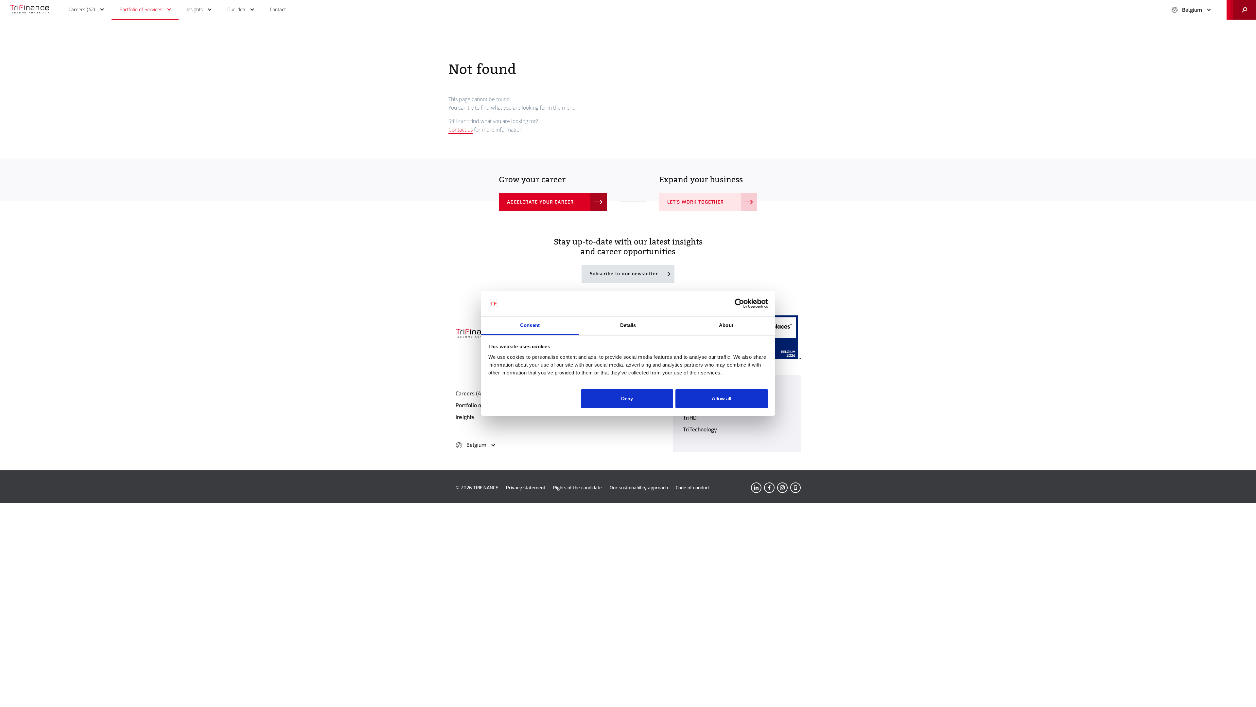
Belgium (1192, 10)
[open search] (1241, 10)
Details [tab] (628, 325)
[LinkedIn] (756, 487)
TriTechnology (700, 429)
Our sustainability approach (639, 488)
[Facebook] (769, 487)
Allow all (721, 398)
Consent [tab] (530, 325)
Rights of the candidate (577, 488)
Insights (465, 417)
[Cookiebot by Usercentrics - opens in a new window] (739, 304)
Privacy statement (525, 488)
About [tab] (726, 325)
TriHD (690, 417)
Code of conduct (693, 488)
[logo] (29, 10)
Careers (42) (471, 393)
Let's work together (695, 202)
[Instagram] (782, 487)
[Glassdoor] (795, 487)
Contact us (460, 129)
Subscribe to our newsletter (624, 274)
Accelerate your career (540, 202)
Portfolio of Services (480, 405)
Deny (627, 398)
